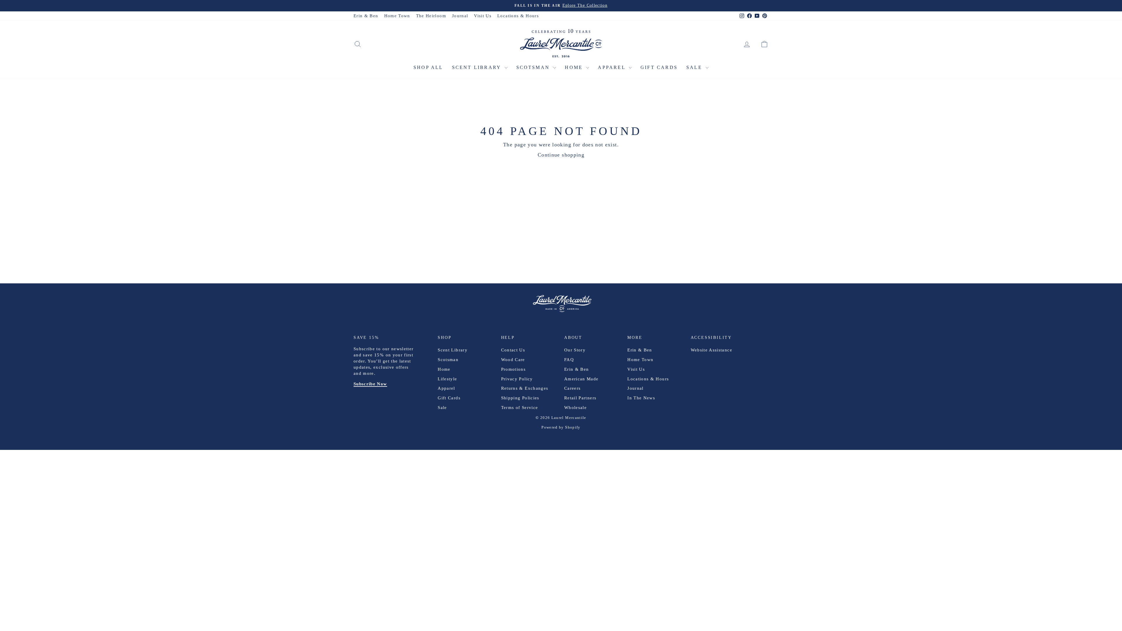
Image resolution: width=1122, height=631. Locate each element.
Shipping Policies (520, 398)
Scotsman (534, 67)
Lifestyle (447, 379)
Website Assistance (711, 350)
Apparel (612, 67)
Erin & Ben (366, 15)
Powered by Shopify (560, 427)
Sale (695, 67)
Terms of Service (519, 407)
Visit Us (482, 15)
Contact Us (513, 350)
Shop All (428, 67)
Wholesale (575, 407)
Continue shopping (561, 155)
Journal (460, 15)
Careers (572, 388)
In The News (641, 398)
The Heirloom (431, 15)
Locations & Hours (518, 15)
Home (575, 67)
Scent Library (477, 67)
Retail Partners (580, 398)
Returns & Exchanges (524, 388)
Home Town (397, 15)
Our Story (575, 350)
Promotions (513, 369)
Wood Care (513, 359)
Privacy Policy (517, 379)
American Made (581, 379)
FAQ (569, 359)
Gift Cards (659, 67)
